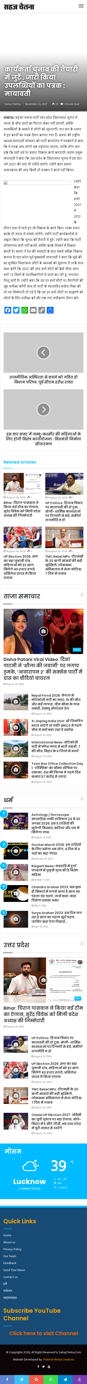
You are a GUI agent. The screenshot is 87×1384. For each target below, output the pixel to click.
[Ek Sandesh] (19, 6)
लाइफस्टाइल (10, 1298)
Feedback (9, 1263)
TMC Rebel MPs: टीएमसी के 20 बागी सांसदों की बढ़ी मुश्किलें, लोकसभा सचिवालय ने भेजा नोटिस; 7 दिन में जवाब (64, 565)
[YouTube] (49, 1367)
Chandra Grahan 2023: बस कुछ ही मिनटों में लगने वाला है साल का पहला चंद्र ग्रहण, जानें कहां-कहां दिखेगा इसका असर (56, 894)
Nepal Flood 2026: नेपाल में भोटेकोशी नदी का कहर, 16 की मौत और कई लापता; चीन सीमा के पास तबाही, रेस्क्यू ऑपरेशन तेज (56, 702)
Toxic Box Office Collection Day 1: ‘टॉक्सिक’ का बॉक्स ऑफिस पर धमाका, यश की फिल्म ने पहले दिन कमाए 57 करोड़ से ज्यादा (57, 770)
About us (9, 1242)
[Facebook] (38, 1367)
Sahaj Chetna (12, 104)
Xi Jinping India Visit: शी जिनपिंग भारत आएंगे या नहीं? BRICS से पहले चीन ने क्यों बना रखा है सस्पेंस (57, 725)
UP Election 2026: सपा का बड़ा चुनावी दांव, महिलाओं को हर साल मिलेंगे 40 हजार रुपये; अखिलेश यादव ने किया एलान (21, 567)
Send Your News (14, 1270)
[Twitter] (43, 1367)
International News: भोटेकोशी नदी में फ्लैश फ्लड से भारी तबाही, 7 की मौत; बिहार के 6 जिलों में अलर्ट (55, 746)
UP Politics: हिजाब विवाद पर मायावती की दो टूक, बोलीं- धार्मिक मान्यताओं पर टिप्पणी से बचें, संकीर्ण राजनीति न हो (64, 511)
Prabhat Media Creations (58, 1359)
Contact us (10, 1277)
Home (7, 1235)
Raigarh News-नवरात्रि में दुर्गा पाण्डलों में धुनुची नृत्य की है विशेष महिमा (54, 870)
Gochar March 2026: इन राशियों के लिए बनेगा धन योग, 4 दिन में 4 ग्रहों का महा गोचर (56, 849)
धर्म (5, 1284)
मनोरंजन (7, 1291)
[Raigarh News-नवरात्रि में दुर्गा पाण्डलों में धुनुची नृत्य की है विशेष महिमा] (16, 872)
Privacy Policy (12, 1249)
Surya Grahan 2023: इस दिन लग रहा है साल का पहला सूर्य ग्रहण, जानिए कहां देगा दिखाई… (56, 917)
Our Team (9, 1256)
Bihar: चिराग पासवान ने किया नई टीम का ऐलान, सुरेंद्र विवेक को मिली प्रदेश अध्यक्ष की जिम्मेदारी (22, 509)
